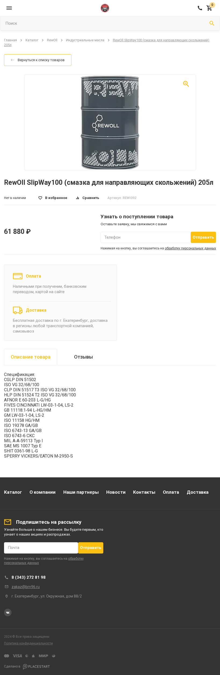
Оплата (33, 276)
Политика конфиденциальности (28, 643)
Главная (10, 40)
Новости (116, 492)
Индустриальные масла (85, 40)
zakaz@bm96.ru (26, 587)
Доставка (36, 310)
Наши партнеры (81, 492)
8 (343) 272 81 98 (29, 577)
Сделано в (12, 666)
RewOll (52, 40)
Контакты (144, 492)
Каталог (31, 40)
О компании (43, 492)
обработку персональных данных (190, 248)
